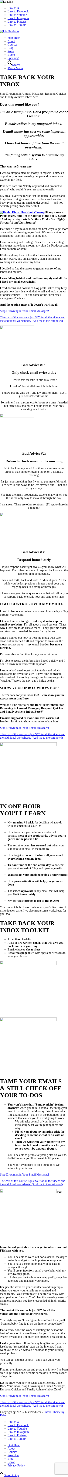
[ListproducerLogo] (9, 31)
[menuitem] (38, 38)
